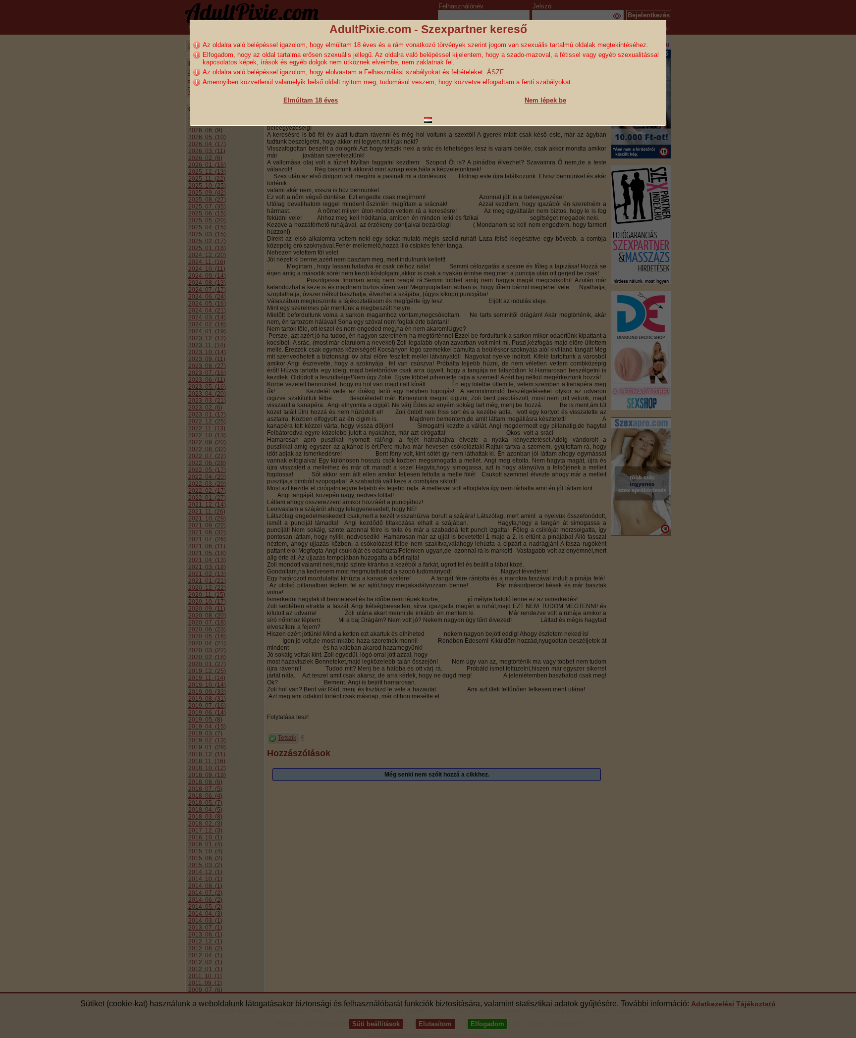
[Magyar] (428, 120)
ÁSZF (495, 72)
